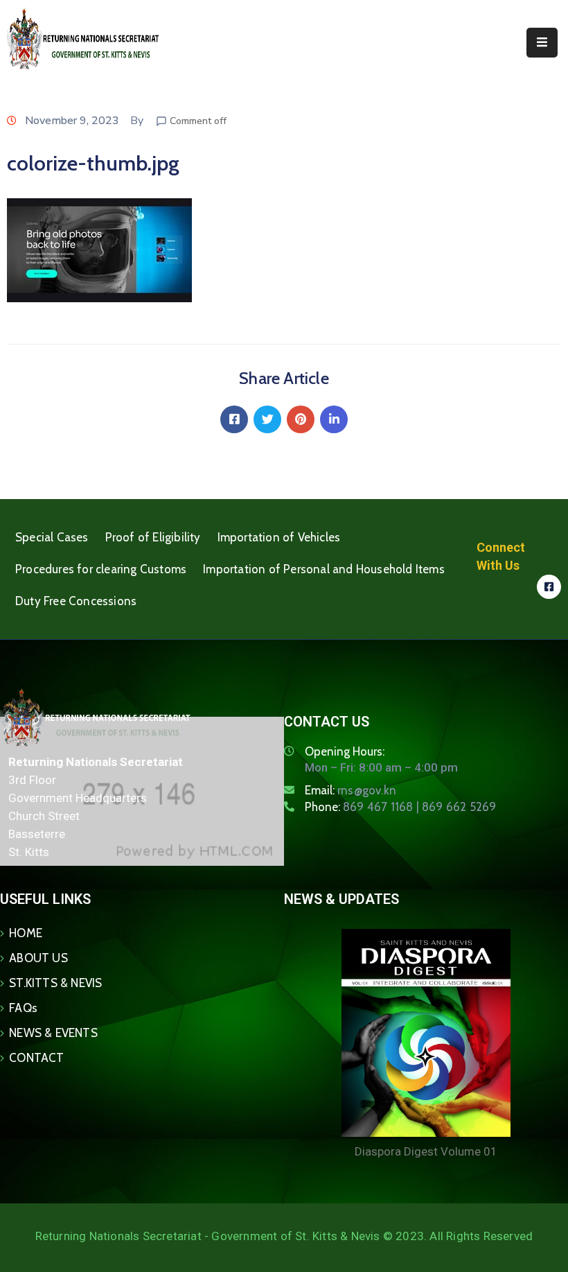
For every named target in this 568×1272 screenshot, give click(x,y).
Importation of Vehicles (279, 537)
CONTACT (36, 1058)
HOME (25, 933)
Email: (350, 790)
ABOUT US (38, 958)
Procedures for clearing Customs (100, 569)
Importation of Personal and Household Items (324, 569)
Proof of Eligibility (153, 537)
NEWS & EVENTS (53, 1033)
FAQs (23, 1008)
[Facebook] (234, 419)
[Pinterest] (300, 419)
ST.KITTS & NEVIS (55, 983)
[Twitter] (267, 419)
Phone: (400, 807)
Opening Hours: (344, 751)
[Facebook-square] (549, 587)
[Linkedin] (334, 419)
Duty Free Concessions (75, 601)
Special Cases (52, 537)
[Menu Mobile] (542, 43)
